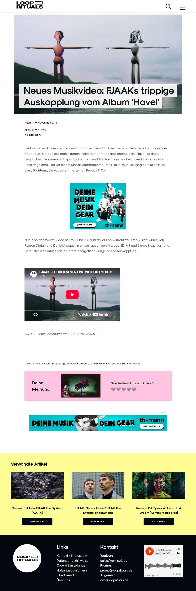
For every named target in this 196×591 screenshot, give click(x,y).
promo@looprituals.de (116, 570)
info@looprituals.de (114, 580)
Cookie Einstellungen (72, 565)
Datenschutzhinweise (73, 560)
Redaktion (32, 134)
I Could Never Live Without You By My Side (114, 363)
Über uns (63, 580)
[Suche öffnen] (168, 7)
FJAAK (74, 363)
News (47, 363)
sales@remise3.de (113, 560)
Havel (141, 153)
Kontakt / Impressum (72, 555)
